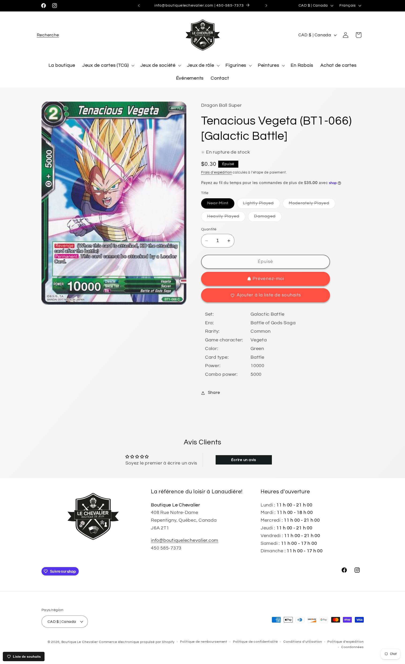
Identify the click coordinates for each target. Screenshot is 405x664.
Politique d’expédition (345, 641)
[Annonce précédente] (139, 5)
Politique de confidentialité (255, 641)
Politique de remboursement (203, 641)
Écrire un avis (243, 460)
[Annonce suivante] (266, 5)
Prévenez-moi (268, 279)
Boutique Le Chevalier (79, 642)
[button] (47, 35)
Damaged (268, 218)
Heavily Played (226, 218)
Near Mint (220, 205)
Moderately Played (312, 205)
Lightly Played (261, 205)
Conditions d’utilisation (302, 641)
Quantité (209, 229)
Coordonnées (352, 647)
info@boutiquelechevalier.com (184, 540)
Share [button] (214, 393)
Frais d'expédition (216, 172)
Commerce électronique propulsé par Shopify (137, 642)
